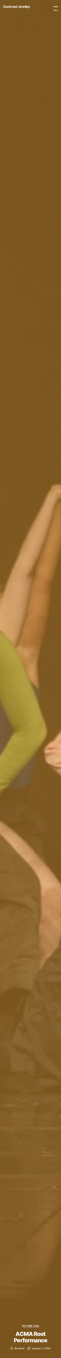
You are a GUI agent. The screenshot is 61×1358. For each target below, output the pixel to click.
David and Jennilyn (16, 6)
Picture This (30, 1326)
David (21, 1348)
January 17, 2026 (41, 1348)
